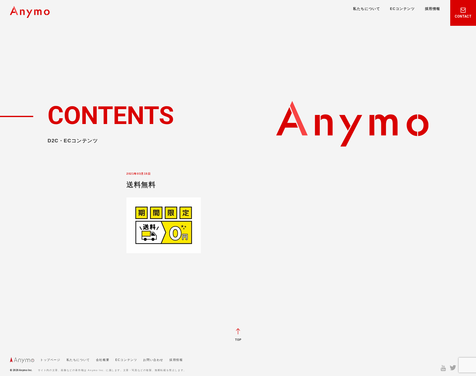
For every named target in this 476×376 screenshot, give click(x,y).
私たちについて (366, 9)
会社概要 (102, 360)
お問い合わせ (153, 360)
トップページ (50, 360)
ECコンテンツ (402, 9)
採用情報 (432, 9)
